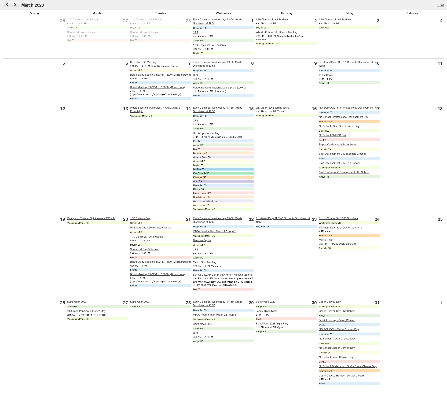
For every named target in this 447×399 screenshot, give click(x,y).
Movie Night (325, 240)
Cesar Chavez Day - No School (337, 311)
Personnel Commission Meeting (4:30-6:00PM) (220, 87)
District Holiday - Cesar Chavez (337, 320)
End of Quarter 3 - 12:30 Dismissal (338, 218)
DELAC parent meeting (206, 133)
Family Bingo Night (266, 311)
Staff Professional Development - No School (344, 172)
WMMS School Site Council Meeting (276, 32)
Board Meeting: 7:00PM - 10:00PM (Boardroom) (157, 87)
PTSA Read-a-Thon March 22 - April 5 (214, 231)
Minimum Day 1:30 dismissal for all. (150, 227)
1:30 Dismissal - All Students (83, 19)
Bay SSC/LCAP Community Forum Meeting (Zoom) (222, 274)
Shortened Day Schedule (81, 32)
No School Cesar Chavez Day (336, 357)
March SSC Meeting (204, 262)
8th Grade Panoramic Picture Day (86, 311)
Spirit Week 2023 (76, 301)
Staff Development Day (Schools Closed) (342, 153)
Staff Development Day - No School (339, 163)
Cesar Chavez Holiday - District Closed (341, 375)
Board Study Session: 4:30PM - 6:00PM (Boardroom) (160, 74)
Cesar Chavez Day (330, 301)
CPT (195, 32)
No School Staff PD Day (332, 135)
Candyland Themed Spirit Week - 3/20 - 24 (91, 218)
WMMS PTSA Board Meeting (272, 107)
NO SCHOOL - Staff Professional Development (346, 107)
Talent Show (326, 75)
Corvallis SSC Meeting (143, 62)
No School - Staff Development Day (339, 126)
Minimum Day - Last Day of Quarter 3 (340, 227)
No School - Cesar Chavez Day (337, 338)
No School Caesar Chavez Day (337, 347)
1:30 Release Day (140, 218)
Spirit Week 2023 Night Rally (272, 323)
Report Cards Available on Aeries (338, 144)
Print (440, 5)
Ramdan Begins (202, 240)
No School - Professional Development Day (343, 117)
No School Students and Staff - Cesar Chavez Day (348, 366)
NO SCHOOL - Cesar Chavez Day (339, 329)
